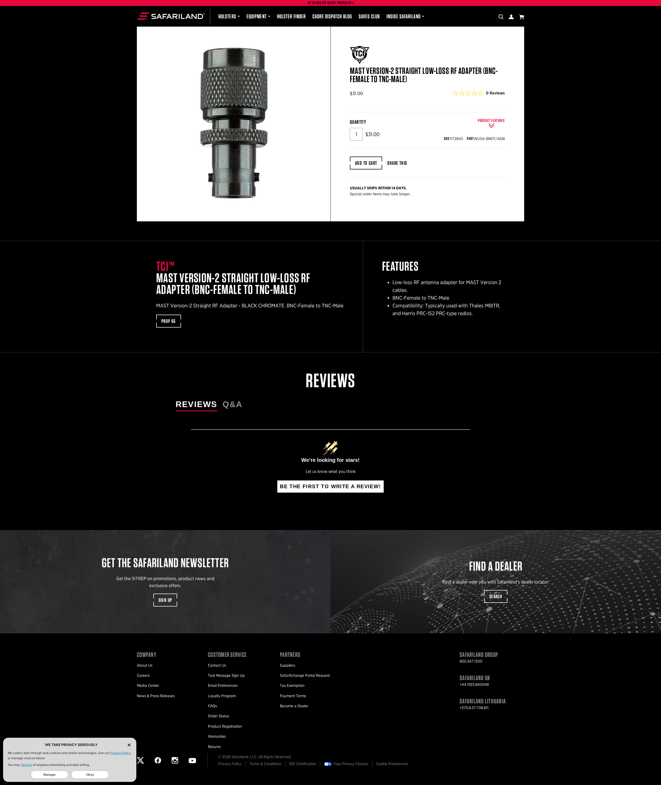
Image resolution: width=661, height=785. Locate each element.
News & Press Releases (156, 696)
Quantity (358, 122)
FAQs (212, 706)
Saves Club (369, 16)
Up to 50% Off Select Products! (330, 3)
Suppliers (287, 665)
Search (495, 596)
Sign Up (165, 600)
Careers (143, 675)
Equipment (257, 16)
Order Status (218, 716)
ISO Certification (302, 763)
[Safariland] (171, 16)
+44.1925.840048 (474, 684)
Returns (214, 746)
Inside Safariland (404, 16)
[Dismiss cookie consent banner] (129, 745)
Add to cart (366, 163)
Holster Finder (291, 16)
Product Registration (225, 726)
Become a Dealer (294, 706)
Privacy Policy (120, 753)
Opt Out (26, 765)
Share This (397, 163)
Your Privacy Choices (350, 763)
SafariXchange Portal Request (305, 675)
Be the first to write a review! (330, 486)
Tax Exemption (292, 685)
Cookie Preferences (392, 763)
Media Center (148, 685)
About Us (144, 665)
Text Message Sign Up (226, 675)
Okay (90, 774)
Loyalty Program (222, 696)
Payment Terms (293, 696)
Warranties (217, 736)
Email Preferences (223, 685)
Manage (49, 774)
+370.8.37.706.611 (474, 707)
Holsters (227, 16)
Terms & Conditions (265, 763)
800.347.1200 (471, 661)
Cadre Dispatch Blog (332, 16)
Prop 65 (168, 321)
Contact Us (217, 665)
